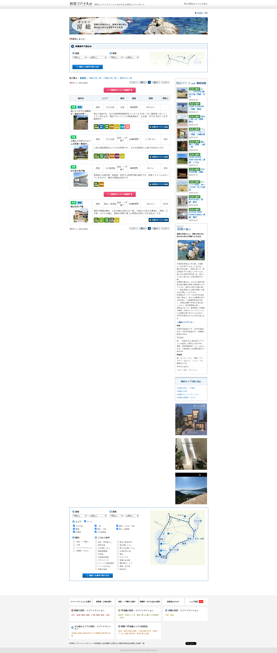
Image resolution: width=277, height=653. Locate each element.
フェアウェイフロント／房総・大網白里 (197, 131)
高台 (121, 554)
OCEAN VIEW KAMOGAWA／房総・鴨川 (197, 214)
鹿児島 (104, 633)
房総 (98, 615)
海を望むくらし (126, 545)
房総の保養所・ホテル (186, 398)
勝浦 (77, 529)
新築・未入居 (125, 566)
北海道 (74, 633)
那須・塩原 (105, 615)
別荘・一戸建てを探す (127, 602)
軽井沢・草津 (123, 615)
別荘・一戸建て (82, 542)
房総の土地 (182, 391)
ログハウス (124, 557)
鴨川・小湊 (101, 529)
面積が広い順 (126, 78)
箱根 (83, 615)
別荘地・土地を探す (104, 602)
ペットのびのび (104, 566)
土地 (78, 545)
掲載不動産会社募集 (127, 643)
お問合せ (114, 643)
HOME (199, 13)
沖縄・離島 (169, 615)
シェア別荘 (196, 602)
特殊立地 (101, 545)
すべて (89, 522)
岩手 (89, 633)
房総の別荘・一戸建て (186, 388)
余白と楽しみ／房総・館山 (197, 119)
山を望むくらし (104, 548)
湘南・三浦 (90, 615)
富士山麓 (145, 615)
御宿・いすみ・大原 (127, 526)
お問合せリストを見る (197, 4)
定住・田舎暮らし (105, 542)
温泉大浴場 (102, 569)
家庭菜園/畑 (102, 551)
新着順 (83, 78)
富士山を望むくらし (127, 548)
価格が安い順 (95, 78)
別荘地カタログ (173, 602)
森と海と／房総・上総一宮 (197, 144)
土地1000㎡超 (125, 551)
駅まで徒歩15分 (126, 542)
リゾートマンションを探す (80, 602)
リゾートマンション (84, 548)
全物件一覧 (140, 643)
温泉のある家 (125, 560)
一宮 (99, 526)
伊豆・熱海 (75, 615)
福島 (79, 633)
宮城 (84, 633)
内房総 (78, 532)
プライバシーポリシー (84, 643)
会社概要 (106, 643)
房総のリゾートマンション (188, 394)
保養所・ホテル (82, 551)
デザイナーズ (103, 560)
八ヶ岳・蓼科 (135, 615)
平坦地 (100, 554)
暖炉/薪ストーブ (126, 563)
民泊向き (123, 569)
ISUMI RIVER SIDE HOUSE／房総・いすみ (197, 159)
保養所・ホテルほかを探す (150, 602)
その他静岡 (96, 633)
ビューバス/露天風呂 (106, 563)
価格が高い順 (110, 78)
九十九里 (79, 526)
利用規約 (97, 643)
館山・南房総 (124, 529)
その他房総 (101, 532)
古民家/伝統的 (103, 557)
